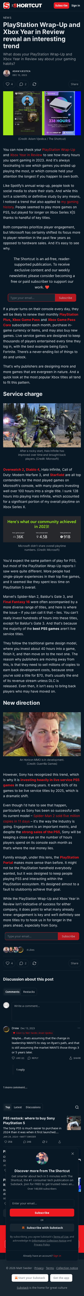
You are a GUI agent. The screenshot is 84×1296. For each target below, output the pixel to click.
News (7, 17)
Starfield (57, 475)
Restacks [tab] (29, 992)
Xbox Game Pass (26, 320)
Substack (23, 1288)
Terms (50, 1268)
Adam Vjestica (22, 71)
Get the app (61, 1278)
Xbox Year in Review (26, 155)
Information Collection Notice (49, 1240)
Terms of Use (60, 1236)
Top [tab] (7, 1107)
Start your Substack (31, 1278)
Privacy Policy (42, 1244)
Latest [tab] (18, 1107)
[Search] (77, 1107)
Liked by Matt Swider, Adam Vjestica (34, 1032)
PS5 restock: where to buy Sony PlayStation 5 (29, 1120)
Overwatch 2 (13, 470)
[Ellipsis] (79, 1028)
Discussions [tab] (33, 1107)
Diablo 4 (32, 470)
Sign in (75, 5)
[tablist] (20, 992)
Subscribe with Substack (45, 1228)
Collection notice (67, 1268)
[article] (42, 1130)
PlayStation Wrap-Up (58, 150)
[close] (73, 1153)
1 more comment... (15, 1087)
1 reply (20, 1069)
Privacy (39, 1268)
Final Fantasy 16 (16, 602)
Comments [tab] (12, 992)
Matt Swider (28, 1136)
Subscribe (61, 5)
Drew (15, 1028)
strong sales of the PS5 (41, 832)
